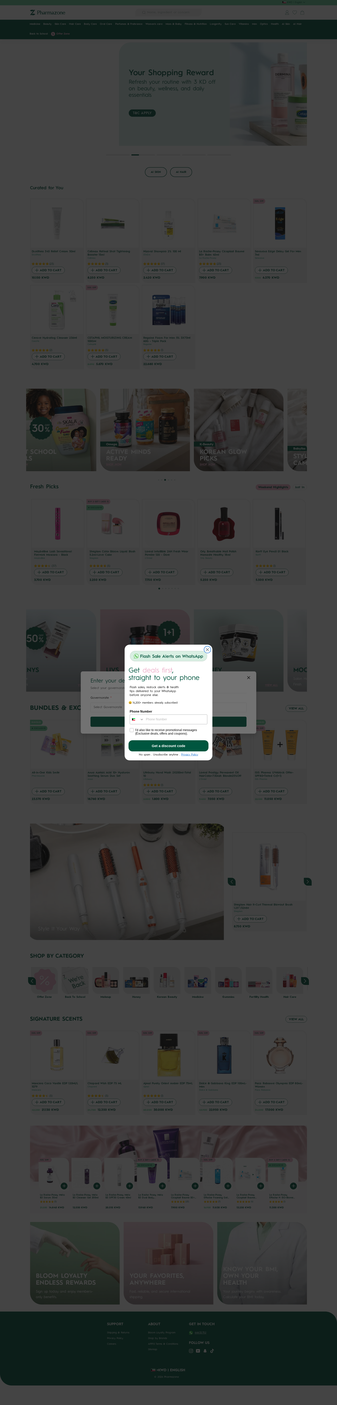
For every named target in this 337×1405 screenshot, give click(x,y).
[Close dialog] (207, 649)
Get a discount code (168, 746)
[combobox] (137, 719)
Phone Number (141, 711)
